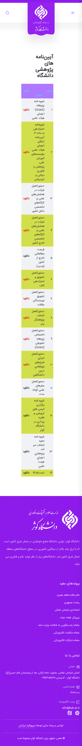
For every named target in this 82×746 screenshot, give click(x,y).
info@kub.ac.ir (71, 708)
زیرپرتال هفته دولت (70, 618)
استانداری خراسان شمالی (67, 610)
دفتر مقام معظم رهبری (68, 595)
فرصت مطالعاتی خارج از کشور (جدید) (39, 258)
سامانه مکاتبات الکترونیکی (67, 633)
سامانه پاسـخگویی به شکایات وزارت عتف (59, 625)
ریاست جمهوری (72, 603)
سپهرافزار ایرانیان (27, 726)
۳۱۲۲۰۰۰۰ (75, 693)
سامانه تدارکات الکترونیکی (67, 640)
